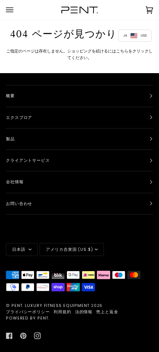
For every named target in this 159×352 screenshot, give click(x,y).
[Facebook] (9, 335)
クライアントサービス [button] (28, 160)
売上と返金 (107, 312)
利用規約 (62, 312)
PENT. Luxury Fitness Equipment (51, 305)
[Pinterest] (23, 335)
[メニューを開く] (17, 10)
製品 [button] (10, 139)
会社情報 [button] (15, 182)
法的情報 (84, 312)
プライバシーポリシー (28, 312)
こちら (122, 51)
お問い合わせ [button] (19, 203)
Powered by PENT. (27, 318)
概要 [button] (10, 96)
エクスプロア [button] (19, 117)
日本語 (19, 249)
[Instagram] (37, 335)
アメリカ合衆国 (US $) (69, 249)
